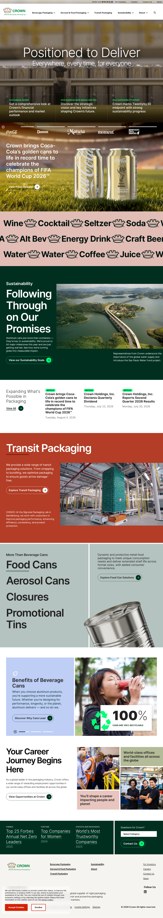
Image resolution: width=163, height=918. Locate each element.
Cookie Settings (82, 907)
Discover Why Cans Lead (30, 718)
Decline (38, 907)
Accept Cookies (16, 907)
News (159, 2)
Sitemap (96, 907)
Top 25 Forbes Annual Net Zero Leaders (21, 836)
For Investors (120, 2)
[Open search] (155, 13)
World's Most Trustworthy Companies (88, 836)
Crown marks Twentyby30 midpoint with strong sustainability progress (131, 107)
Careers (134, 2)
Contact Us (147, 2)
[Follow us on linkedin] (145, 892)
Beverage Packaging (60, 864)
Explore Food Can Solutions (117, 577)
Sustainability (97, 864)
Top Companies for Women (55, 834)
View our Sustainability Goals (26, 360)
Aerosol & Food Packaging (63, 869)
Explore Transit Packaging (25, 490)
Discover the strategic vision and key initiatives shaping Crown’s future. (78, 107)
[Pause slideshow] (3, 127)
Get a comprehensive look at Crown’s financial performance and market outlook (30, 109)
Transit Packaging (103, 12)
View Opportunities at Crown (27, 796)
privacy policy (47, 900)
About (94, 869)
